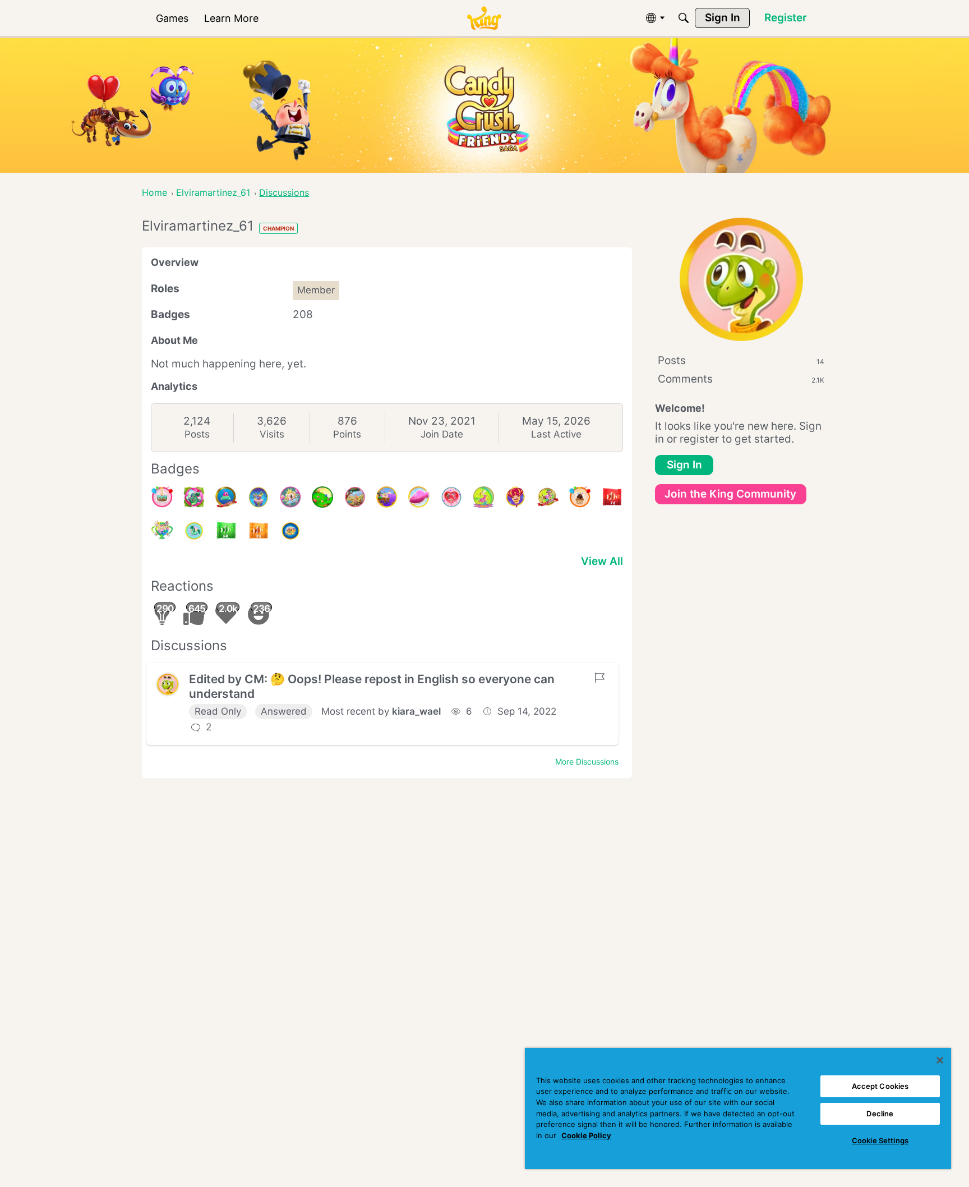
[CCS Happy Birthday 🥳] (290, 497)
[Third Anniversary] (579, 497)
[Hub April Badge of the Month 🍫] (322, 497)
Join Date (442, 434)
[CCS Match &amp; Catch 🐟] (387, 497)
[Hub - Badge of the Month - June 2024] (194, 530)
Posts (197, 434)
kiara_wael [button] (416, 711)
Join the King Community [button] (730, 493)
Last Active (556, 434)
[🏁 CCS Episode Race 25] (258, 530)
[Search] (683, 18)
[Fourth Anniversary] (162, 497)
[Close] (939, 1060)
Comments (741, 378)
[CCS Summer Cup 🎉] (162, 530)
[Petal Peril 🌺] (194, 497)
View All (602, 561)
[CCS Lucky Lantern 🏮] (515, 497)
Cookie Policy (586, 1135)
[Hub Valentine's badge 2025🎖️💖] (451, 497)
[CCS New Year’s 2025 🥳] (483, 497)
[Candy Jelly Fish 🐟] (419, 497)
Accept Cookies (880, 1086)
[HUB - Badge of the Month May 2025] (258, 497)
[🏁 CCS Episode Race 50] (226, 530)
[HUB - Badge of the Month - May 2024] (290, 530)
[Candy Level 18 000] (548, 497)
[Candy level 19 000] (226, 497)
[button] (167, 684)
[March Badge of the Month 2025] (355, 497)
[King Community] (484, 18)
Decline (879, 1113)
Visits (272, 434)
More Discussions (587, 761)
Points (347, 434)
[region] (738, 1108)
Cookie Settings (880, 1140)
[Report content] (599, 678)
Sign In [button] (684, 464)
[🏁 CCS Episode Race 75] (611, 497)
